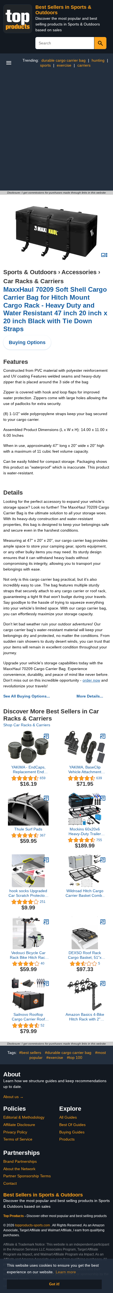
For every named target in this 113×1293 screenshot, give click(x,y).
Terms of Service (17, 1139)
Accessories (79, 272)
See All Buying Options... (26, 696)
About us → (13, 1096)
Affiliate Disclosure (19, 1124)
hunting (98, 60)
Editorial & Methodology (23, 1117)
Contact (10, 1183)
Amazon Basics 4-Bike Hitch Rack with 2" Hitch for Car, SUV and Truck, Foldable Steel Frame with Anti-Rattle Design (84, 1017)
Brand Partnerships (20, 1161)
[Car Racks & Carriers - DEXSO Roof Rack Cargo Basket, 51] (102, 921)
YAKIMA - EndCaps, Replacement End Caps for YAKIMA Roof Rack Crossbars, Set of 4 (28, 769)
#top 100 (74, 1057)
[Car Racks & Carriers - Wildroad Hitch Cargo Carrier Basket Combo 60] (102, 859)
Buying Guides (71, 1132)
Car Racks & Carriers (33, 281)
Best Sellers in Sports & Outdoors (43, 1195)
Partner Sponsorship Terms (27, 1176)
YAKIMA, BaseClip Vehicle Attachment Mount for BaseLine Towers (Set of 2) (85, 769)
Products (67, 1139)
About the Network (19, 1169)
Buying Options (27, 342)
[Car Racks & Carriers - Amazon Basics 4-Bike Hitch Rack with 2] (102, 983)
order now (91, 680)
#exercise (54, 1057)
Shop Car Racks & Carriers (26, 725)
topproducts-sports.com (32, 1225)
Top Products (14, 1216)
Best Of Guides (72, 1124)
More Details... (90, 696)
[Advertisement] (56, 131)
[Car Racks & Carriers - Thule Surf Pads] (46, 798)
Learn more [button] (66, 1272)
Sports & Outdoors (29, 272)
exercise (64, 65)
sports (45, 65)
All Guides (68, 1117)
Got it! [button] (54, 1284)
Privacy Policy (15, 1132)
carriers (84, 65)
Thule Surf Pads (28, 829)
